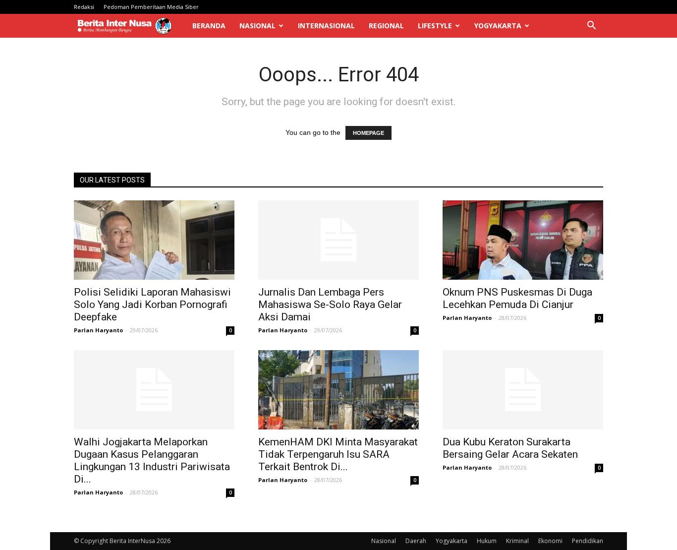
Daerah (415, 541)
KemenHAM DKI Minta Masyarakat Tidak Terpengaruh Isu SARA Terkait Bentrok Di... (338, 454)
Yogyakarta (497, 25)
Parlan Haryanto (98, 330)
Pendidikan (587, 541)
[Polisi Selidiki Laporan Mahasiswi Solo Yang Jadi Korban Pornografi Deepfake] (154, 240)
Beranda (209, 25)
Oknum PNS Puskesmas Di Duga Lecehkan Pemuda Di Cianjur (517, 298)
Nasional (257, 25)
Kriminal (517, 541)
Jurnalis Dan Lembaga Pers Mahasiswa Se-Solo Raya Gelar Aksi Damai (330, 304)
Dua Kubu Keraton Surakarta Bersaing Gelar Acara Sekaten (510, 448)
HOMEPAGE (368, 133)
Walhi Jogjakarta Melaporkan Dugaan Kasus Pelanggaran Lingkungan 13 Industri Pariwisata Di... (152, 460)
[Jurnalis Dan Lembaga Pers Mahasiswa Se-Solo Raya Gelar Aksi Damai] (338, 240)
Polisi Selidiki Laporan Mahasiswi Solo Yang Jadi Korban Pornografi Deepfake (152, 304)
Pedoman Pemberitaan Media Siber (151, 6)
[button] (591, 26)
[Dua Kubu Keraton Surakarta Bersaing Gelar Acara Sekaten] (523, 389)
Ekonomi (550, 541)
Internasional (326, 25)
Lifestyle (435, 25)
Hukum (487, 541)
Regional (386, 25)
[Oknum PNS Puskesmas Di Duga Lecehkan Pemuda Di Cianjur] (523, 240)
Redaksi (84, 6)
